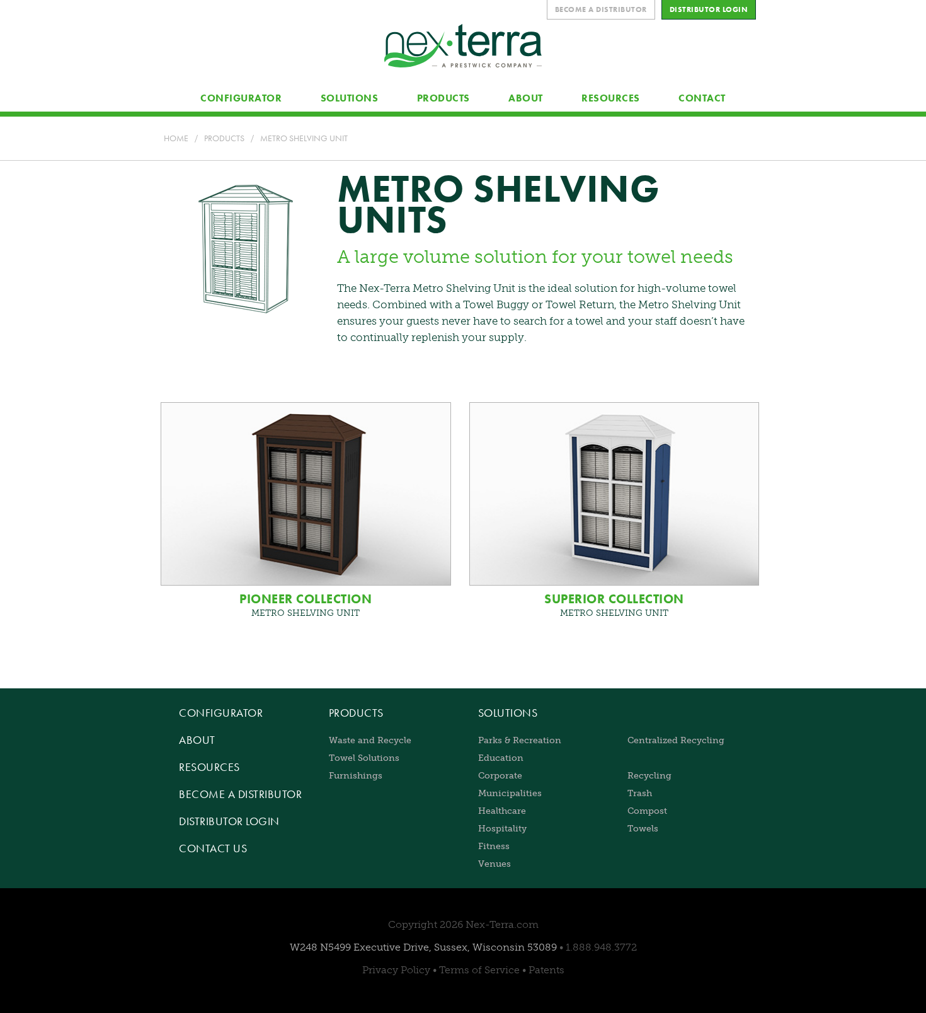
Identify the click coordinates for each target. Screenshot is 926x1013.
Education (500, 757)
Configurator (221, 712)
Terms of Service (479, 970)
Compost (647, 810)
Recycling (649, 775)
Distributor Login (229, 821)
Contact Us (213, 848)
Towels (642, 828)
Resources (209, 767)
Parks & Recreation (519, 740)
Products (224, 138)
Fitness (494, 846)
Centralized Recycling (675, 740)
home (176, 138)
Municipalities (510, 793)
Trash (639, 793)
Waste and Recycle (370, 740)
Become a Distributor (240, 794)
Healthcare (502, 810)
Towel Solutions (364, 757)
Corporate (500, 775)
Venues (494, 863)
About (197, 739)
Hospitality (502, 828)
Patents (546, 970)
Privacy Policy (396, 970)
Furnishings (355, 775)
